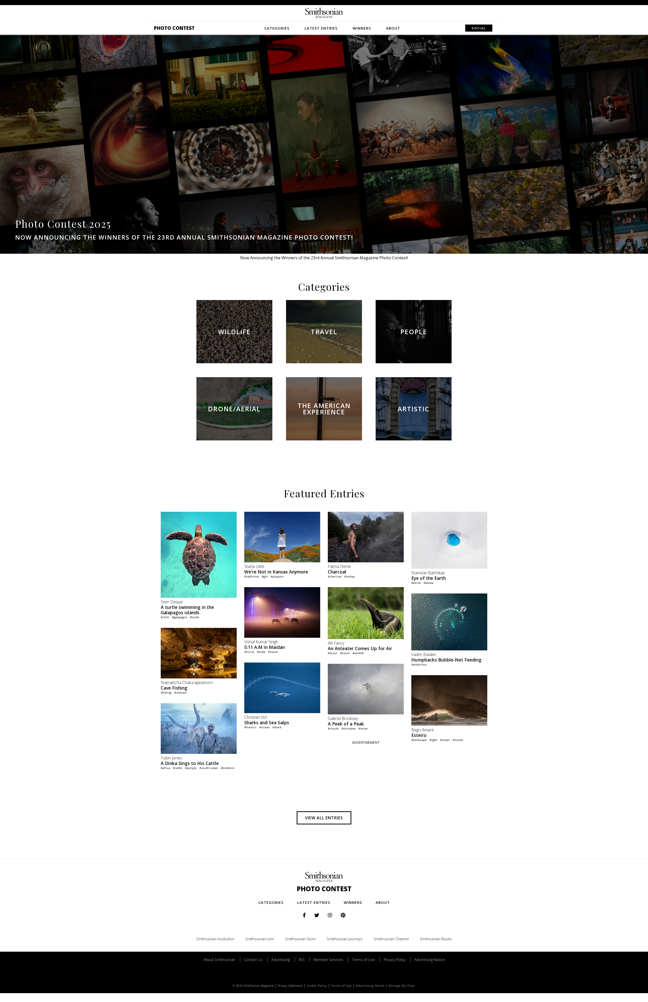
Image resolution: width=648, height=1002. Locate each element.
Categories (276, 28)
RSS (302, 959)
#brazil (332, 653)
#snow (363, 728)
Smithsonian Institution (215, 938)
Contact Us (253, 959)
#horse (249, 652)
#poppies (277, 576)
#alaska (428, 583)
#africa (165, 768)
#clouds (333, 728)
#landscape (419, 740)
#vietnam (180, 692)
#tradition (227, 768)
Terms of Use (363, 959)
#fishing (166, 692)
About (393, 28)
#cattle (177, 768)
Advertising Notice (429, 959)
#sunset (458, 740)
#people (191, 768)
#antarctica (419, 664)
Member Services (328, 959)
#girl (265, 576)
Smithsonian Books (436, 938)
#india (261, 652)
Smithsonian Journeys (345, 938)
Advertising (280, 959)
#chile (165, 617)
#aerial (416, 583)
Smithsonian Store (300, 938)
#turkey (349, 576)
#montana (348, 728)
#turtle (194, 617)
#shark (276, 727)
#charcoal (334, 576)
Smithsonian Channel (391, 938)
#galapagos (179, 617)
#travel (273, 652)
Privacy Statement (290, 986)
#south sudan (208, 768)
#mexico (250, 727)
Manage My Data (402, 986)
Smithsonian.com (259, 938)
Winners (362, 28)
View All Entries (324, 818)
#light (433, 740)
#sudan (445, 740)
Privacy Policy (395, 959)
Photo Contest (174, 28)
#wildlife (358, 653)
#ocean (264, 727)
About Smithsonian (219, 959)
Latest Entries (321, 28)
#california (251, 576)
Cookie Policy (316, 986)
